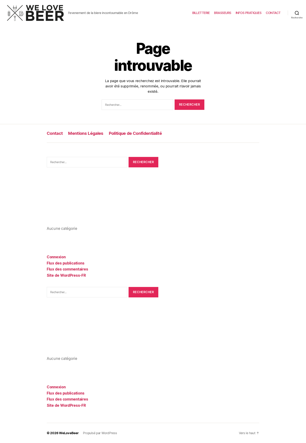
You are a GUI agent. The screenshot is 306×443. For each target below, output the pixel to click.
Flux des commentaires (67, 269)
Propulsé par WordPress (100, 433)
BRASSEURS (222, 13)
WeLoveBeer (69, 433)
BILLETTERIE (201, 13)
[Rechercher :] (136, 105)
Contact (55, 133)
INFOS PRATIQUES (249, 13)
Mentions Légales (85, 133)
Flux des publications (65, 263)
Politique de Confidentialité (135, 133)
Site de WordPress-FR (66, 275)
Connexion (56, 257)
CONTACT (273, 13)
